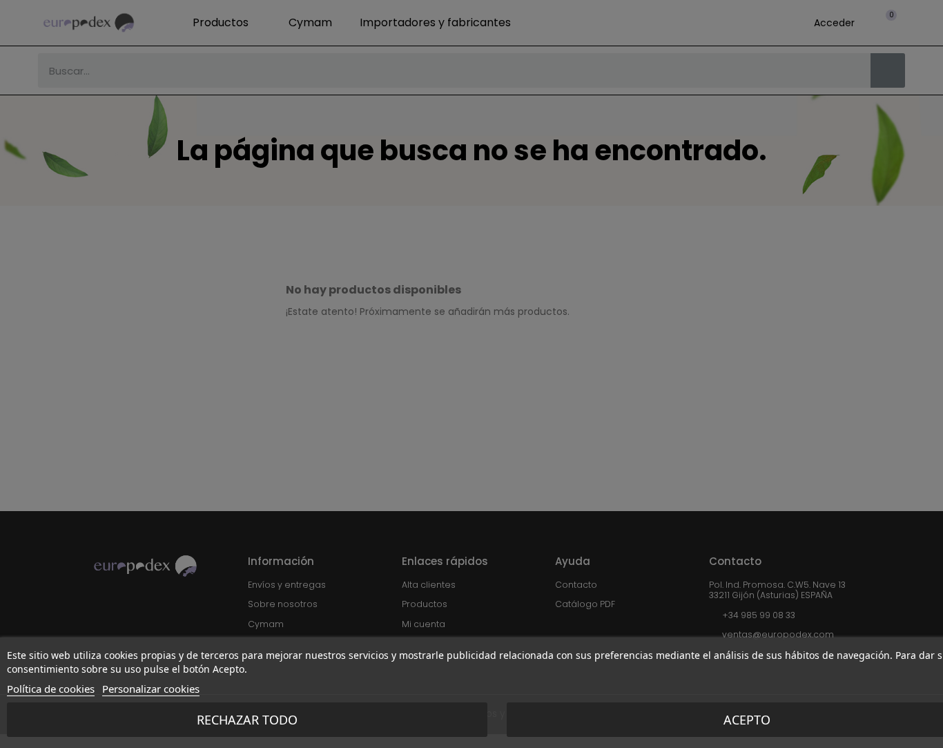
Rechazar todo (247, 719)
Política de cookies (51, 689)
